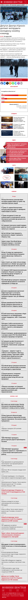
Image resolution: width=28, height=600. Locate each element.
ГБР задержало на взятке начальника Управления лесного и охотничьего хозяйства (12, 527)
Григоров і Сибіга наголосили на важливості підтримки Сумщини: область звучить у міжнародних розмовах (12, 326)
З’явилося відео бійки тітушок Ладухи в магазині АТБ (16, 159)
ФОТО (14, 165)
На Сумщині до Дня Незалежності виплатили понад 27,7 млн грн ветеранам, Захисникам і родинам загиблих (12, 343)
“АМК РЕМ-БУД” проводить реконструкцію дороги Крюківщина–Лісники (13, 439)
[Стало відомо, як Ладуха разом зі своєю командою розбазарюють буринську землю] (6, 170)
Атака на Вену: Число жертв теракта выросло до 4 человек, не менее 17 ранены (12, 511)
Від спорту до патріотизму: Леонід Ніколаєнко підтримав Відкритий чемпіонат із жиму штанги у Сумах (12, 406)
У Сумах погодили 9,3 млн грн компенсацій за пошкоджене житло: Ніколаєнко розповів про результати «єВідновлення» (13, 218)
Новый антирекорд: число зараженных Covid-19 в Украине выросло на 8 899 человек (11, 519)
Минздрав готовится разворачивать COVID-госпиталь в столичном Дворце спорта (13, 546)
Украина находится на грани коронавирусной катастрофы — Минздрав (11, 503)
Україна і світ (14, 396)
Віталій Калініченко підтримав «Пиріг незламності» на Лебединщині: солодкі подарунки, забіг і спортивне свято (13, 316)
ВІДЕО (14, 140)
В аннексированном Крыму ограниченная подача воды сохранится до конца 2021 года (13, 554)
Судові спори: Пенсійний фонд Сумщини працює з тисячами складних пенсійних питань (11, 243)
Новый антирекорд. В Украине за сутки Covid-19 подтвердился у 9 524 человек (13, 492)
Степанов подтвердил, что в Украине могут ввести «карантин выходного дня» (13, 477)
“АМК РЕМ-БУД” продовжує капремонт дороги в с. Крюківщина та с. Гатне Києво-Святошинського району (13, 451)
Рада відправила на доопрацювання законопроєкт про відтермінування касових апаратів (12, 463)
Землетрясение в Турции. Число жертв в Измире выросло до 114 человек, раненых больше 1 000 (13, 484)
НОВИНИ (14, 191)
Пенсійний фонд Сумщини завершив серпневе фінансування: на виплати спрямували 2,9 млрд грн (13, 281)
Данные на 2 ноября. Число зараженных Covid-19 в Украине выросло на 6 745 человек (11, 578)
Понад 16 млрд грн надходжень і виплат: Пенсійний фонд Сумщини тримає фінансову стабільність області (12, 255)
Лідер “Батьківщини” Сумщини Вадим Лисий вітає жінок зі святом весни (17, 145)
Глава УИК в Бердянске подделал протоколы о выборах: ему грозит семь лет (13, 562)
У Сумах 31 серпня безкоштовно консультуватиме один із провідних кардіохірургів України (13, 209)
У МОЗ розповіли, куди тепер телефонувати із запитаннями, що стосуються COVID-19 (11, 570)
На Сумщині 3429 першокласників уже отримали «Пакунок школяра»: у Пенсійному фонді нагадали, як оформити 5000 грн (14, 272)
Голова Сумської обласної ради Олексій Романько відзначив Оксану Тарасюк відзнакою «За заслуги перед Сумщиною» (13, 418)
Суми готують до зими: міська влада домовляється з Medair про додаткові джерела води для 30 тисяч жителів (13, 264)
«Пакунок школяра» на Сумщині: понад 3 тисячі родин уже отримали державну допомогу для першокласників (13, 389)
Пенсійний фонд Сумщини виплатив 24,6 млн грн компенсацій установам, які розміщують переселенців (13, 367)
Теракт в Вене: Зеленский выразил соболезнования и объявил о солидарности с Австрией (12, 535)
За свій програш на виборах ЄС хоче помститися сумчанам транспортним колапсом (17, 152)
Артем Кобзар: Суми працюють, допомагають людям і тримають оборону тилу (12, 235)
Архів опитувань (23, 108)
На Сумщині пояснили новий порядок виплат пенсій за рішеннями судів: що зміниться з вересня (14, 227)
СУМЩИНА (14, 113)
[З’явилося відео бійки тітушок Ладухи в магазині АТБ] (6, 184)
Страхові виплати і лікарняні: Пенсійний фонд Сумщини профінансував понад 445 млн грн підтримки (12, 376)
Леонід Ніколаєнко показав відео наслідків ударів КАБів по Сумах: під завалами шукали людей (13, 201)
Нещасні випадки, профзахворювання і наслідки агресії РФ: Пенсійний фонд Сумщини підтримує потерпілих (14, 335)
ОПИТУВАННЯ (14, 86)
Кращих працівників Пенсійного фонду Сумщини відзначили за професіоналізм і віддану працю (12, 304)
